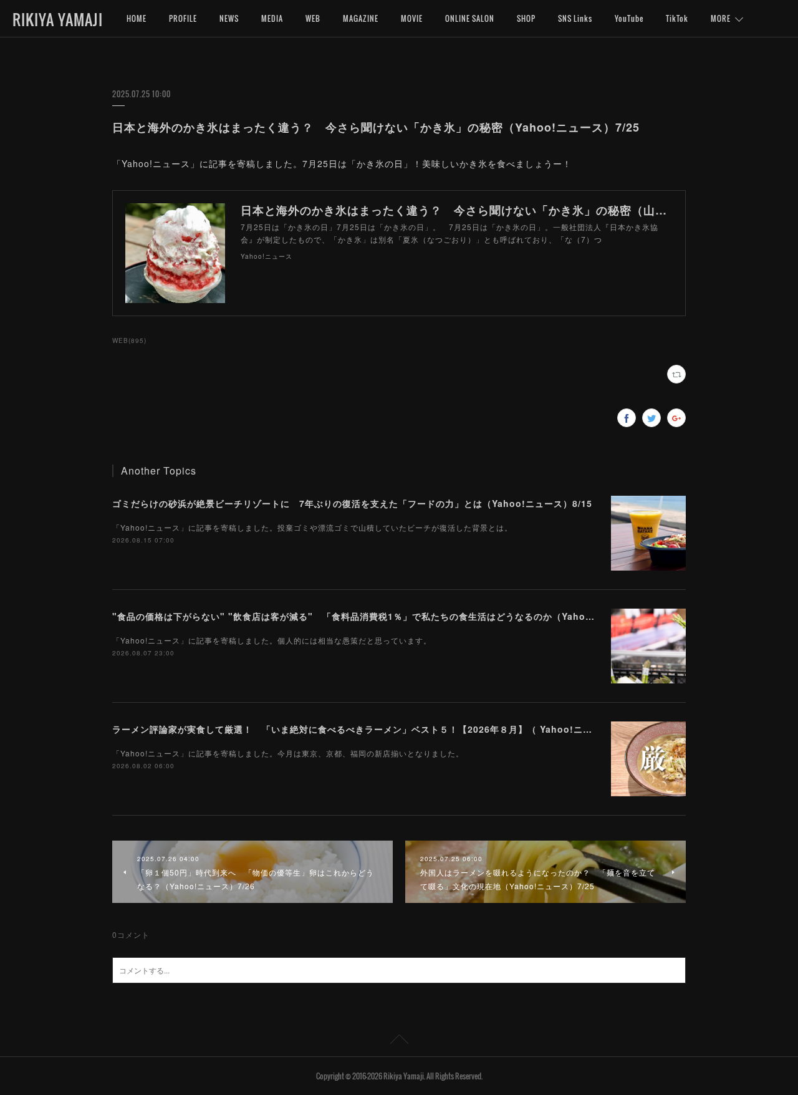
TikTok (677, 18)
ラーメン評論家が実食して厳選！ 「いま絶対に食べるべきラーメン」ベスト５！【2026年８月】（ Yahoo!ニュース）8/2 (373, 729)
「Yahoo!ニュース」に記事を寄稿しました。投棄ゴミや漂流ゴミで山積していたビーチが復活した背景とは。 (312, 527)
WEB (312, 18)
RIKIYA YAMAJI (57, 19)
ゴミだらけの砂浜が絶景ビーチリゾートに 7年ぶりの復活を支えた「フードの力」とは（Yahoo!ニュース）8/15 (352, 503)
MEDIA (272, 18)
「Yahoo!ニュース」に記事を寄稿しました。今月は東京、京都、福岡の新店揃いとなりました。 (288, 753)
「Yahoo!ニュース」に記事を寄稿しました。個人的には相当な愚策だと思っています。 (271, 640)
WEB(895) (129, 340)
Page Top (399, 1041)
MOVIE (412, 18)
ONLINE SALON (469, 18)
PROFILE (183, 18)
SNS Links (575, 18)
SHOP (526, 18)
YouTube (629, 18)
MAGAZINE (360, 18)
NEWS (229, 18)
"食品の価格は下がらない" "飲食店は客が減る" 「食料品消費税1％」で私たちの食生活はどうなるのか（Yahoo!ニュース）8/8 (384, 616)
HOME (137, 18)
